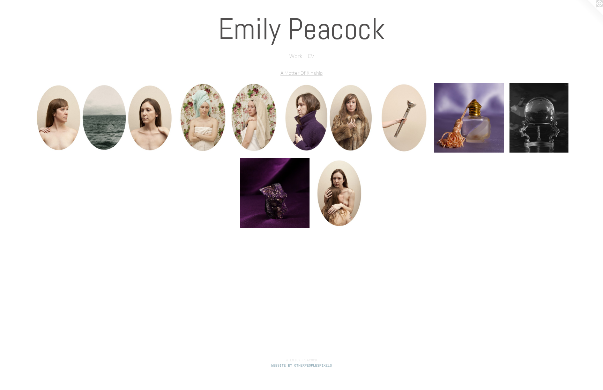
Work (295, 55)
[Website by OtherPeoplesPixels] (589, 14)
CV (311, 55)
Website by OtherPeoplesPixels (301, 366)
